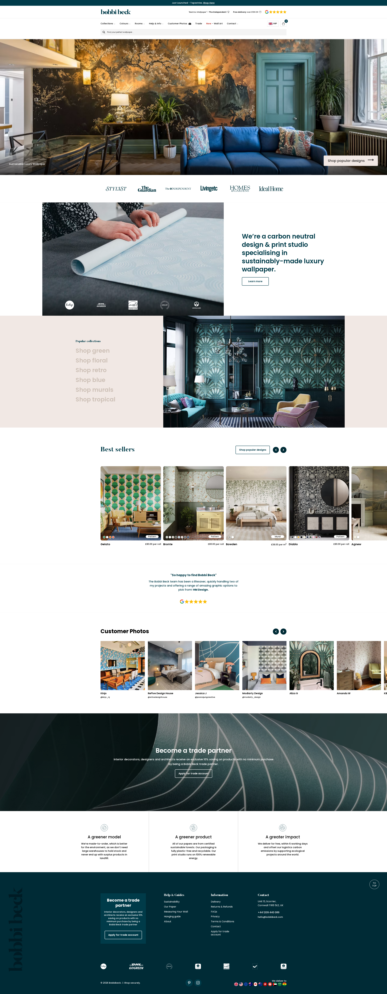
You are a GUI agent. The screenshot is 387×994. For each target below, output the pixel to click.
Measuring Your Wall (176, 911)
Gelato (105, 544)
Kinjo (104, 693)
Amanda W (343, 693)
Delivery (216, 901)
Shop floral (92, 360)
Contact (231, 23)
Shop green (93, 351)
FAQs (214, 911)
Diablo (293, 544)
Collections (107, 23)
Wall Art (214, 23)
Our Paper (170, 906)
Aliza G (293, 693)
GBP (275, 23)
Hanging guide (172, 916)
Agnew (356, 544)
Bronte (167, 544)
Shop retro (91, 370)
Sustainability (172, 901)
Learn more (255, 281)
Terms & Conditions (222, 921)
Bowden (231, 544)
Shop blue (90, 380)
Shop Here (209, 2)
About (167, 921)
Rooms (139, 23)
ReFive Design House (160, 693)
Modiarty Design (252, 693)
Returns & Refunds (222, 906)
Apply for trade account (194, 773)
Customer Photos (177, 23)
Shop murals (94, 390)
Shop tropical (95, 399)
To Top (374, 884)
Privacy (215, 916)
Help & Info (155, 23)
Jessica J (201, 693)
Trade (198, 23)
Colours (124, 23)
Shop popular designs (252, 450)
